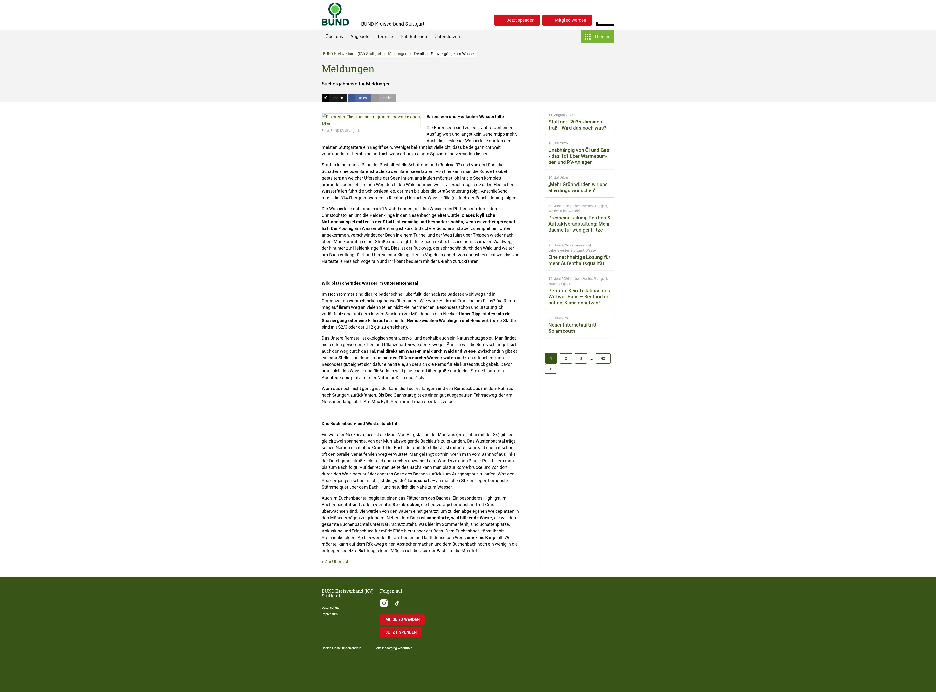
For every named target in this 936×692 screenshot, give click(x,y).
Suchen (610, 19)
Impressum (330, 614)
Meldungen (397, 53)
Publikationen (414, 36)
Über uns (334, 36)
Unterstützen (447, 36)
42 (603, 358)
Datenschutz (330, 607)
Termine (385, 36)
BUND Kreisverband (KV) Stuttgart (352, 53)
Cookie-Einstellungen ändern (341, 648)
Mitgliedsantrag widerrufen (393, 648)
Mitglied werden (570, 20)
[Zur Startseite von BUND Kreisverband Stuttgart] (335, 14)
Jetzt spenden (521, 20)
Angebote (360, 36)
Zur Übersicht (338, 561)
